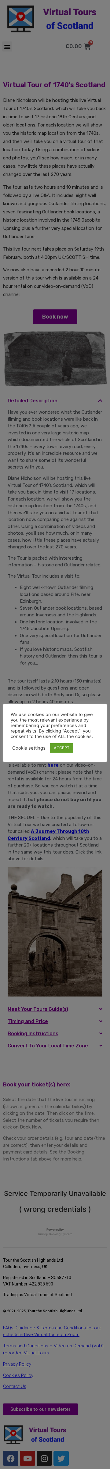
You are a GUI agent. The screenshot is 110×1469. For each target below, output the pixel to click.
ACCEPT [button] (61, 747)
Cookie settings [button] (29, 748)
